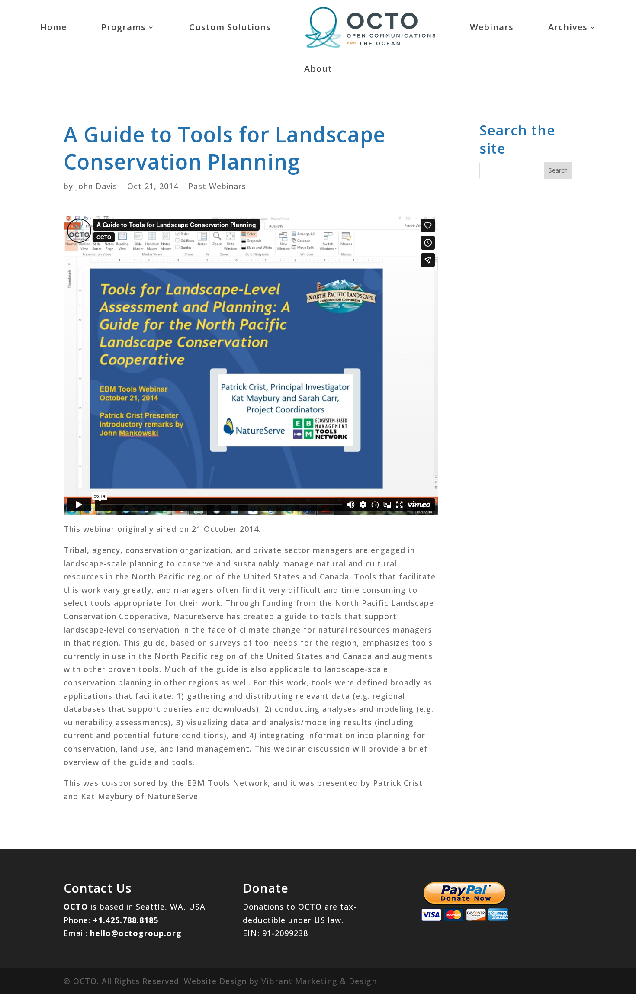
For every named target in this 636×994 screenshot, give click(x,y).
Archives (568, 27)
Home (53, 27)
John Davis (96, 186)
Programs (123, 27)
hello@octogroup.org (136, 933)
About (318, 68)
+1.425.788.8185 (125, 920)
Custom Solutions (230, 27)
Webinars (492, 27)
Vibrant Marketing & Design (319, 981)
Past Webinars (217, 186)
